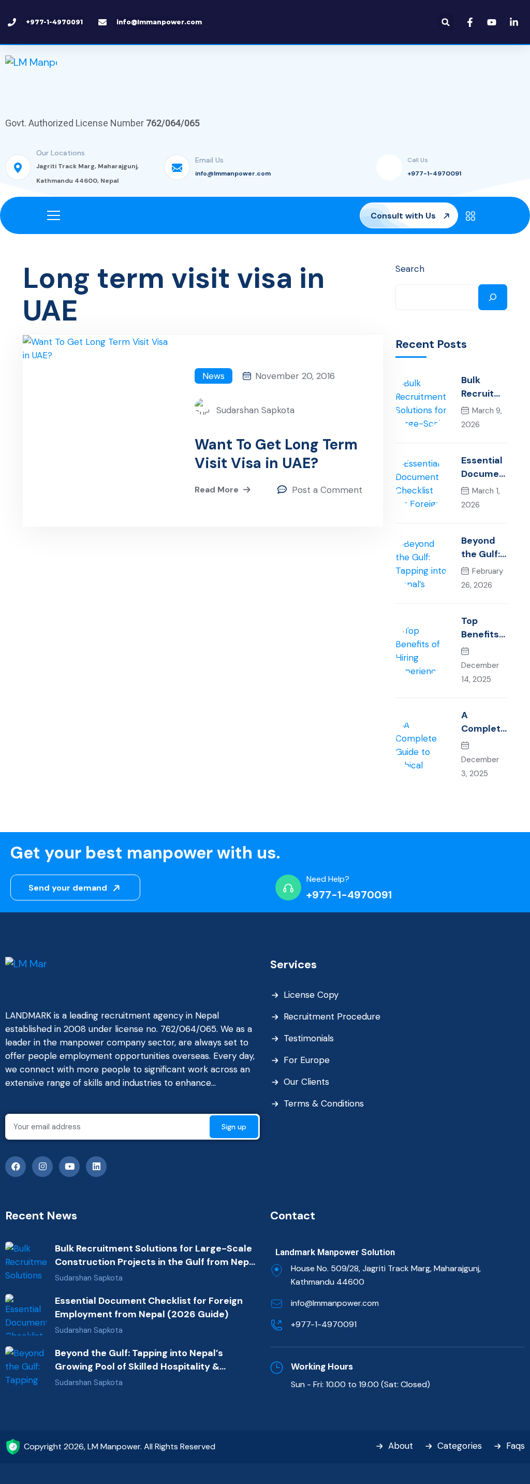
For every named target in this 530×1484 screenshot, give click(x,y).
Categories (459, 1445)
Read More (217, 489)
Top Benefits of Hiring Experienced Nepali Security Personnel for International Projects (484, 628)
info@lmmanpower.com (233, 173)
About (400, 1445)
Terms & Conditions (324, 1103)
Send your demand (68, 887)
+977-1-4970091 (434, 173)
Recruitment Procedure (332, 1016)
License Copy (311, 994)
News (213, 376)
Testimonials (309, 1038)
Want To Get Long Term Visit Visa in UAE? (276, 454)
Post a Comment (327, 490)
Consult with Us (404, 215)
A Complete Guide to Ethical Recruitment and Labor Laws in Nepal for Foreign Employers (483, 722)
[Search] (492, 297)
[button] (446, 22)
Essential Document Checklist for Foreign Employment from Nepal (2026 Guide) (483, 467)
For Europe (307, 1060)
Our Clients (306, 1081)
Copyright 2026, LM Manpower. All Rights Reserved (119, 1446)
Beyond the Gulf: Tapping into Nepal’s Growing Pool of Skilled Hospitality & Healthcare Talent (483, 547)
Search (409, 268)
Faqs (515, 1445)
